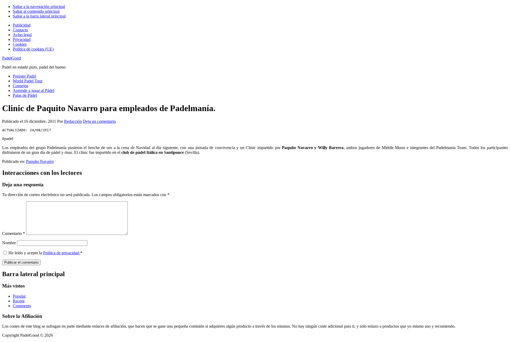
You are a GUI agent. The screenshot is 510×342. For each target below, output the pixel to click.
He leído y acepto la (45, 253)
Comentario (13, 233)
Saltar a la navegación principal (39, 6)
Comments (22, 305)
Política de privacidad (61, 253)
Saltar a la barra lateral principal (39, 16)
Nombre (9, 242)
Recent (18, 301)
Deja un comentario (99, 121)
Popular (19, 296)
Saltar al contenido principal (36, 11)
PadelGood (11, 58)
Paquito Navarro (40, 161)
